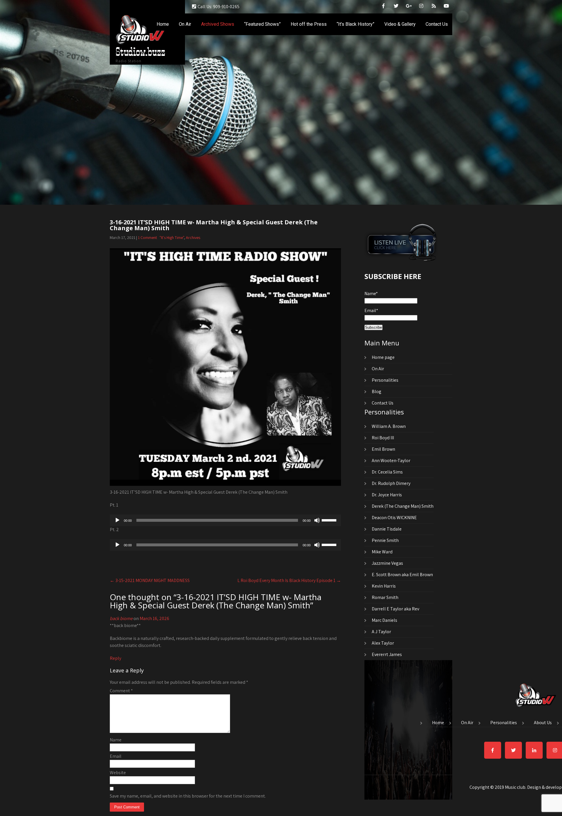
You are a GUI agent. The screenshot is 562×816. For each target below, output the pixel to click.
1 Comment (147, 237)
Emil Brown (383, 449)
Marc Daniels (384, 620)
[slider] (330, 519)
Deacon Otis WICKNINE (394, 517)
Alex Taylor (383, 643)
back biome (121, 618)
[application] (225, 520)
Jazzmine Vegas (387, 563)
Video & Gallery (400, 24)
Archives (193, 237)
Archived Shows (217, 24)
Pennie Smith (385, 540)
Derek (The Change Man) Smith (403, 506)
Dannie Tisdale (387, 529)
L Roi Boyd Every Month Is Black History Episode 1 (289, 580)
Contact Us (437, 24)
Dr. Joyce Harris (387, 495)
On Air (185, 24)
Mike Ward (382, 552)
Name (115, 740)
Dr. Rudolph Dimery (391, 483)
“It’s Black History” (355, 24)
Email (115, 756)
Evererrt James (387, 654)
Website (118, 772)
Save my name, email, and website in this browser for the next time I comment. (188, 796)
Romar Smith (385, 597)
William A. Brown (389, 426)
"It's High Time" (172, 237)
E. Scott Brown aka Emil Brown (402, 574)
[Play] (117, 520)
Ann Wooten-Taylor (391, 460)
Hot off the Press (309, 24)
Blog (376, 391)
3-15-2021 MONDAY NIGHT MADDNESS (150, 580)
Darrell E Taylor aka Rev (395, 609)
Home (163, 24)
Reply (115, 658)
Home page (383, 357)
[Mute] (317, 520)
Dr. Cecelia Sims (387, 472)
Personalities (385, 380)
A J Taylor (381, 632)
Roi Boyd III (383, 438)
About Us (543, 723)
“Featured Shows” (262, 24)
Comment (121, 691)
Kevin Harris (384, 586)
